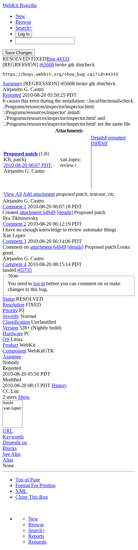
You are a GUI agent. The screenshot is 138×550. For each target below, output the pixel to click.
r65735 (24, 270)
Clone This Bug (31, 497)
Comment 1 (14, 206)
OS (6, 339)
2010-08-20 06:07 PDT (27, 165)
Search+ (23, 27)
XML (21, 491)
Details (98, 137)
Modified (12, 379)
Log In (24, 34)
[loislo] (12, 403)
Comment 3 (14, 241)
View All (13, 194)
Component (14, 351)
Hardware (13, 333)
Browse (23, 22)
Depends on (15, 442)
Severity (11, 316)
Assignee (12, 356)
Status (9, 299)
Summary (12, 83)
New (20, 16)
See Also (12, 454)
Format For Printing (35, 485)
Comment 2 (14, 224)
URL (8, 431)
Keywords (13, 436)
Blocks (10, 448)
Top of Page (27, 479)
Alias (8, 460)
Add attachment (39, 194)
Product (10, 345)
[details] (65, 212)
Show (24, 397)
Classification (16, 322)
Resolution (13, 304)
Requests (37, 542)
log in (39, 283)
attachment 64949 (38, 212)
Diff (103, 143)
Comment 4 (14, 264)
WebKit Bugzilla (20, 5)
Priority (10, 310)
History (59, 385)
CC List (11, 391)
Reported (12, 95)
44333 (62, 59)
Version (10, 327)
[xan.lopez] (12, 408)
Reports (36, 536)
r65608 (46, 64)
